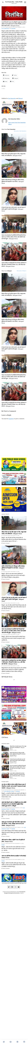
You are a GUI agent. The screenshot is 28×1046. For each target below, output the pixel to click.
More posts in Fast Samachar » (20, 131)
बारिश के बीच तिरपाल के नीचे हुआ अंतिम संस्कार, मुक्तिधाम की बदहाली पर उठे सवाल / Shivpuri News (13, 567)
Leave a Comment (6, 543)
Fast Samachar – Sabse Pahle (14, 2)
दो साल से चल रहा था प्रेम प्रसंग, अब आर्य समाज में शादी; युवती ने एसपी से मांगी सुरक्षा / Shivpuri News (14, 599)
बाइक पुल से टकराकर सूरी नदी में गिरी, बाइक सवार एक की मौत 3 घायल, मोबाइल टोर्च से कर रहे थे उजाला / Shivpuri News (14, 823)
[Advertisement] (14, 438)
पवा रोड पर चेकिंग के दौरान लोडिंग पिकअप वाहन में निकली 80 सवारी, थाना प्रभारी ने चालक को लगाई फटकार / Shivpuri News (14, 786)
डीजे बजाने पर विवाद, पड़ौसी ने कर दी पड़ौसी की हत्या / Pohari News (13, 840)
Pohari (12, 791)
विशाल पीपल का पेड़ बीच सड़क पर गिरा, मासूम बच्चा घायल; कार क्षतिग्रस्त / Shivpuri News (14, 532)
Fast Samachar (5, 28)
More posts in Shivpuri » (21, 270)
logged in (11, 418)
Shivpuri (13, 28)
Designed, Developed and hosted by (11, 893)
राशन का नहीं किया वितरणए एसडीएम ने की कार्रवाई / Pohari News (14, 856)
